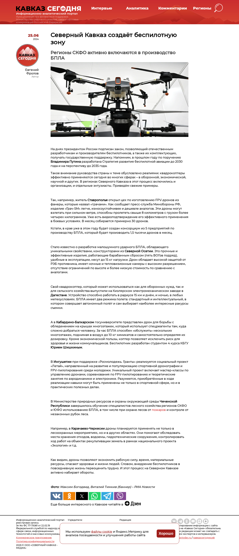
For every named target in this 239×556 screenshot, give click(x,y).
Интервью (101, 8)
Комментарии (172, 8)
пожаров (159, 410)
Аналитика (137, 8)
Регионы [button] (202, 8)
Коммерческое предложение (34, 537)
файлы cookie (101, 531)
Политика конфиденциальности (35, 541)
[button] (218, 8)
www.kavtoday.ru (181, 537)
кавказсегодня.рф (204, 537)
